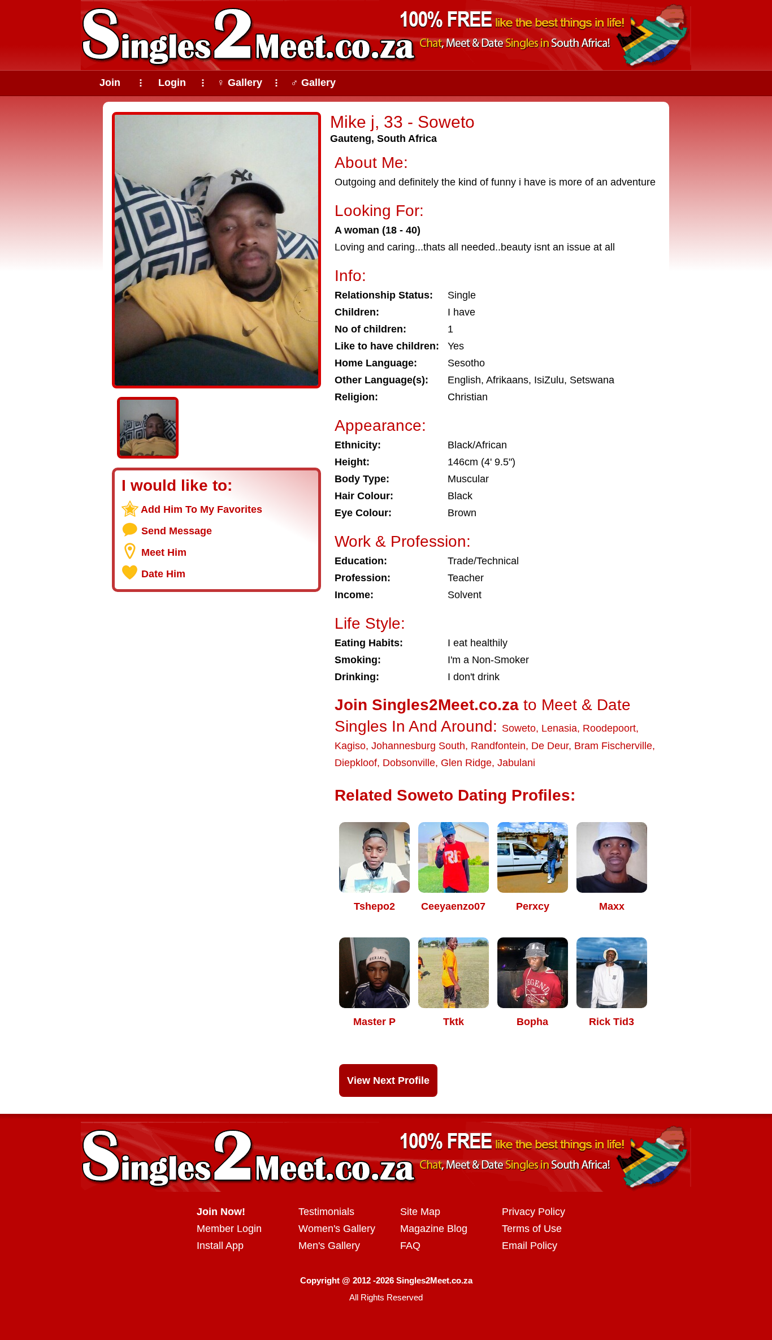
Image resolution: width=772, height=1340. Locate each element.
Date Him (163, 574)
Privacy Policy (533, 1211)
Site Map (420, 1211)
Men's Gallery (329, 1245)
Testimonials (326, 1211)
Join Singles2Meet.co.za (427, 705)
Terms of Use (532, 1228)
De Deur (550, 745)
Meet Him (164, 552)
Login (172, 82)
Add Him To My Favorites (201, 509)
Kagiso (350, 745)
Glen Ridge (466, 762)
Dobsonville (409, 762)
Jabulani (516, 762)
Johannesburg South (418, 745)
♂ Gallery (313, 82)
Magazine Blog (433, 1228)
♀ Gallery (239, 82)
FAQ (410, 1245)
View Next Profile (388, 1080)
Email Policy (529, 1245)
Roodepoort (609, 728)
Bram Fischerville (613, 745)
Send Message (176, 531)
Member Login (229, 1228)
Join (109, 82)
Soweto (519, 728)
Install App (220, 1245)
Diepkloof (356, 762)
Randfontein (498, 745)
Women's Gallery (336, 1228)
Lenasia (559, 728)
